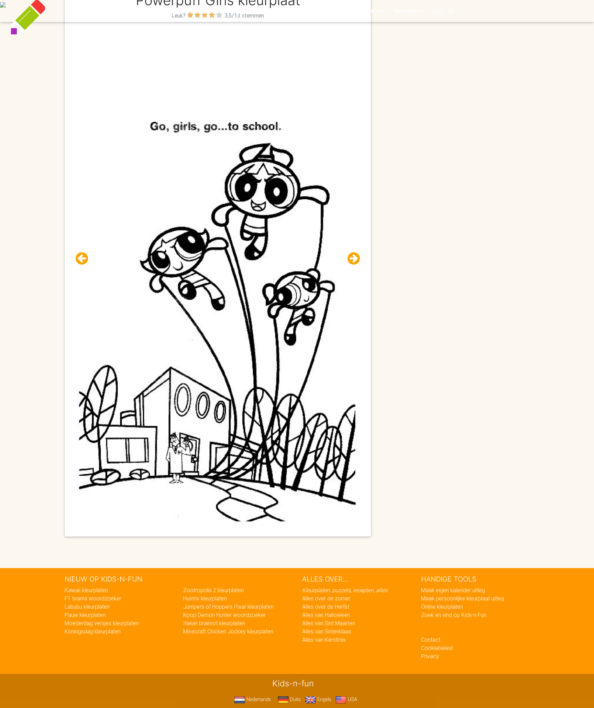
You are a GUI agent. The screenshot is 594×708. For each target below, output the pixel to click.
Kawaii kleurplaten (86, 590)
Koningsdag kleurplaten (93, 631)
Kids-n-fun (146, 10)
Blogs (235, 11)
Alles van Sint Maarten (328, 623)
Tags (436, 11)
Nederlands (258, 699)
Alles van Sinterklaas (326, 631)
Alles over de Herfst (325, 606)
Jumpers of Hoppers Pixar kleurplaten (228, 606)
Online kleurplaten (442, 606)
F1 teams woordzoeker (93, 598)
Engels (323, 699)
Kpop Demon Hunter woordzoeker (224, 614)
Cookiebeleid (437, 647)
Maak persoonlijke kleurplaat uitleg (462, 598)
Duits (295, 699)
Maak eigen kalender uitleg (453, 590)
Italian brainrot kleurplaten (214, 623)
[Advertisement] (218, 69)
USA (351, 699)
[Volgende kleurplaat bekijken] (351, 258)
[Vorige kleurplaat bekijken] (85, 258)
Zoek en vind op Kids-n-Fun (453, 614)
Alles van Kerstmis (324, 639)
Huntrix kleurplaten (205, 598)
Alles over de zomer (326, 598)
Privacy (430, 656)
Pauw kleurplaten (85, 614)
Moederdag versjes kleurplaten (102, 623)
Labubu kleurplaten (87, 606)
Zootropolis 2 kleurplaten (213, 590)
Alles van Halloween (326, 614)
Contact (430, 639)
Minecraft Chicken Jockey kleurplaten (228, 631)
